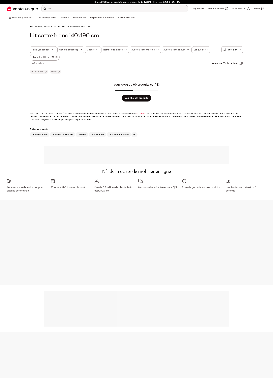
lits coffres (140, 113)
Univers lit (48, 26)
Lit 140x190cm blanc (119, 134)
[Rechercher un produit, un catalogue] (45, 9)
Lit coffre (61, 26)
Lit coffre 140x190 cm (62, 134)
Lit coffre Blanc (39, 134)
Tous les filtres (41, 57)
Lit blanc (82, 134)
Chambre (38, 26)
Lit (55, 26)
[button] (46, 71)
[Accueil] (31, 27)
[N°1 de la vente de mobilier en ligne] (22, 8)
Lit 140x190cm (97, 134)
